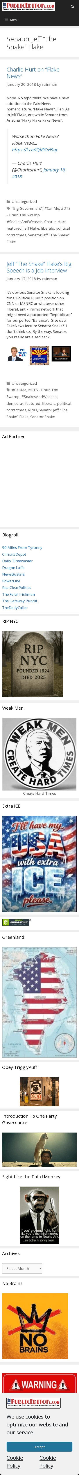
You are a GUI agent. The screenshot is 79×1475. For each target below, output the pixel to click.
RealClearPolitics (16, 587)
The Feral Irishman (18, 594)
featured (14, 228)
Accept (39, 1447)
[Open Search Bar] (72, 6)
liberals (47, 228)
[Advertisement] (39, 485)
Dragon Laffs (13, 567)
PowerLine (11, 580)
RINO (32, 409)
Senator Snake (42, 416)
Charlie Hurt (55, 221)
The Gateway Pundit (19, 600)
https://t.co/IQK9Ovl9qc (35, 150)
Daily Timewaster (17, 560)
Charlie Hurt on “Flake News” (33, 73)
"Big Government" (27, 208)
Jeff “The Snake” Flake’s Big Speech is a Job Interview (39, 267)
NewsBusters (13, 574)
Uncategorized (24, 201)
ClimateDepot (14, 554)
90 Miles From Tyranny (22, 547)
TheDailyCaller (15, 607)
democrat (15, 403)
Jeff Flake (31, 228)
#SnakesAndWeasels (25, 221)
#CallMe (51, 208)
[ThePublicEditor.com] (28, 6)
